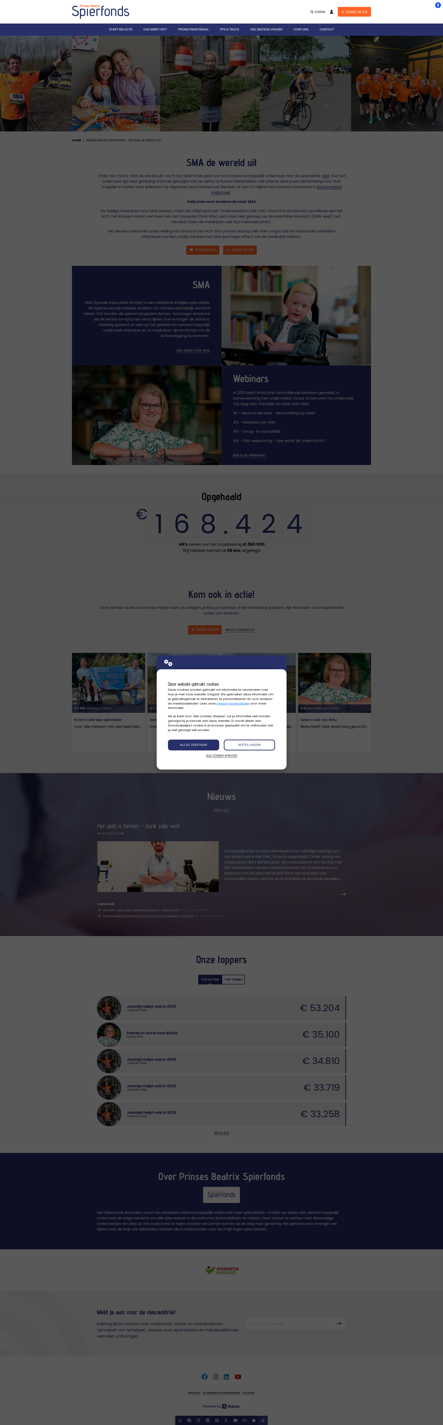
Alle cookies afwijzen (221, 756)
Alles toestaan (193, 745)
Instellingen (249, 745)
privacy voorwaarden (233, 703)
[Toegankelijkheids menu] (438, 5)
